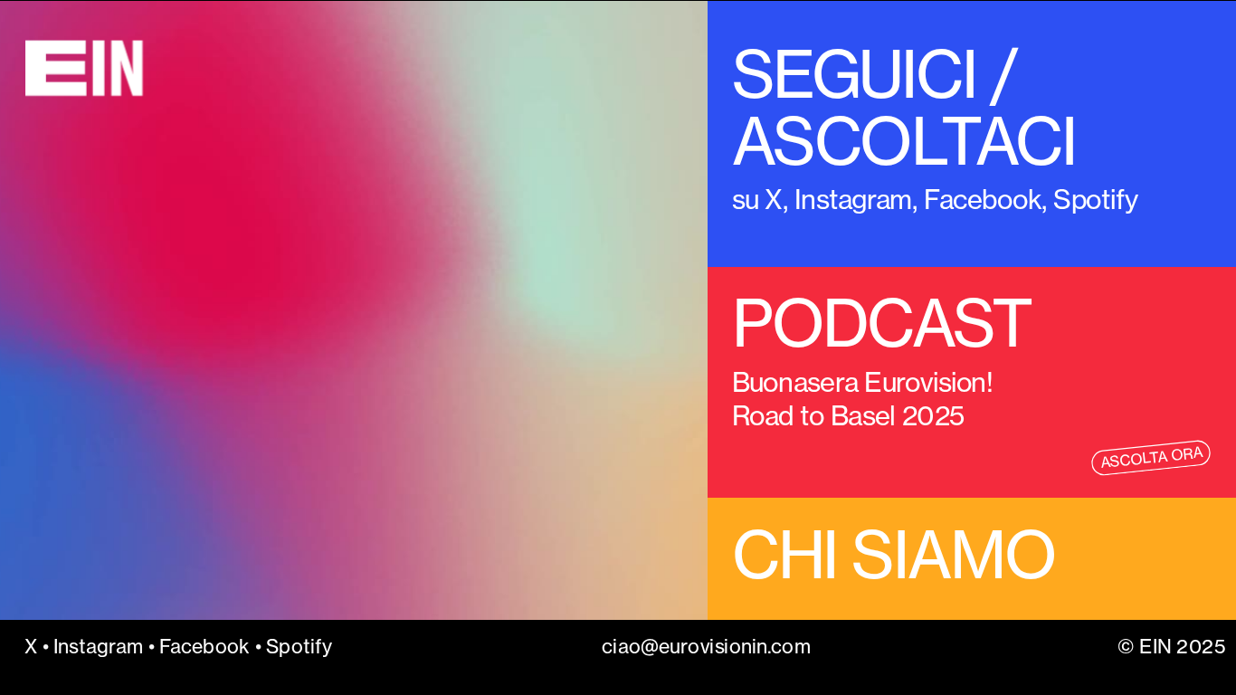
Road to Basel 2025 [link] (851, 415)
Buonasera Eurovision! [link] (865, 381)
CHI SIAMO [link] (892, 555)
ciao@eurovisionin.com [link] (707, 646)
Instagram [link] (853, 199)
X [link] (773, 199)
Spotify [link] (298, 646)
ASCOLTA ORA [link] (1151, 457)
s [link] (737, 199)
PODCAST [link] (881, 323)
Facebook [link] (982, 199)
